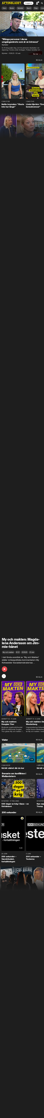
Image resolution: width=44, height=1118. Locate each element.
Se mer (35, 54)
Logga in (28, 3)
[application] (22, 23)
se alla (39, 60)
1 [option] (3, 676)
